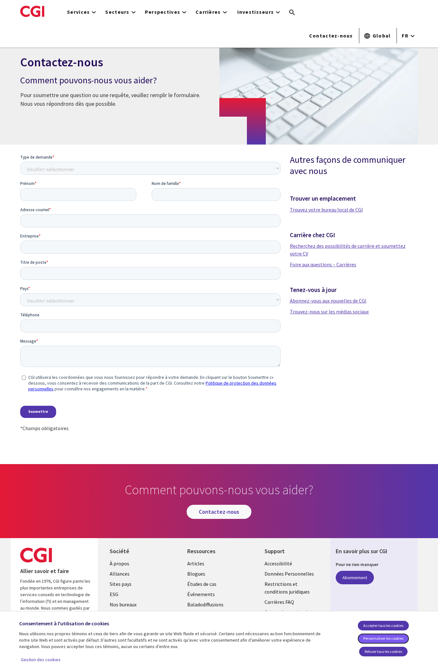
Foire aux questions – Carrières (323, 264)
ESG (114, 594)
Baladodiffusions (205, 604)
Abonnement (354, 577)
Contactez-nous (331, 35)
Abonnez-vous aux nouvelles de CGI (328, 300)
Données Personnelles (289, 573)
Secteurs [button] (117, 12)
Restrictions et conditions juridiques (287, 588)
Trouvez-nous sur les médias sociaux (329, 311)
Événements (201, 594)
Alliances (120, 573)
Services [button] (78, 12)
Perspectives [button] (162, 12)
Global (382, 35)
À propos (119, 563)
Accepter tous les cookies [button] (383, 625)
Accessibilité (278, 563)
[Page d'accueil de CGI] (32, 11)
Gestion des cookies (41, 659)
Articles (195, 563)
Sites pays (120, 584)
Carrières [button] (208, 12)
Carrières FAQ (279, 602)
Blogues (196, 573)
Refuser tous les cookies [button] (383, 651)
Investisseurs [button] (255, 12)
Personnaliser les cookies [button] (383, 638)
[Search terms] (292, 13)
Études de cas (201, 584)
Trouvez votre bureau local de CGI (326, 209)
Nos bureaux (123, 604)
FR (405, 35)
